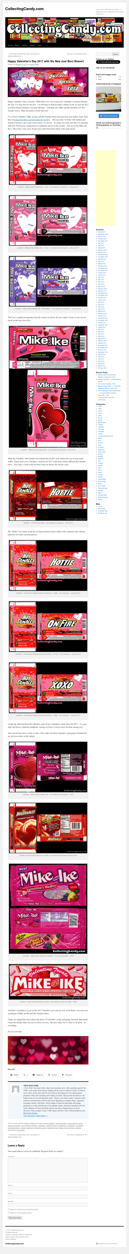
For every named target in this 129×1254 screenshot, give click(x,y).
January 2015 (102, 291)
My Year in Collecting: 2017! (107, 384)
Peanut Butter (102, 479)
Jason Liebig (34, 64)
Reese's (100, 484)
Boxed (27, 1123)
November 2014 (103, 295)
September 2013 (103, 325)
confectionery (62, 1125)
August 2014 (102, 300)
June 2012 (101, 359)
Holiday (32, 1123)
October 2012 (102, 350)
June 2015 (101, 279)
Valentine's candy (40, 1128)
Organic (100, 477)
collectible (41, 1125)
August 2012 (102, 354)
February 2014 (102, 313)
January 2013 (102, 343)
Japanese (100, 459)
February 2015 (102, 288)
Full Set (100, 443)
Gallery (32, 45)
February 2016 (102, 266)
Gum (99, 445)
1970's (100, 411)
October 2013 (102, 322)
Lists (99, 461)
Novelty (100, 474)
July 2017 (101, 243)
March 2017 (101, 248)
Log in (100, 506)
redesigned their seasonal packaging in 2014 (32, 119)
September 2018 (103, 234)
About (17, 45)
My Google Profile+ (30, 1113)
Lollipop (100, 463)
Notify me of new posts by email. (21, 1213)
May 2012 (101, 361)
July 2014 (101, 302)
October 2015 (102, 273)
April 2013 (101, 336)
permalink (21, 1130)
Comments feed (102, 511)
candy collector (72, 1123)
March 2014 (101, 311)
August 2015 (102, 275)
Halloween (101, 449)
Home (10, 45)
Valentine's (30, 1128)
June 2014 (101, 304)
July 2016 (101, 261)
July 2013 (101, 329)
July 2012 (101, 357)
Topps (100, 493)
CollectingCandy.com (24, 8)
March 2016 (101, 264)
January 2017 (102, 252)
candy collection (61, 1123)
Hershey (100, 454)
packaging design (14, 1128)
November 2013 (103, 320)
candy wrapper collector (29, 1125)
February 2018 (102, 239)
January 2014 (102, 316)
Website (10, 1201)
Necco (100, 470)
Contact (24, 45)
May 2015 (101, 282)
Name (10, 1185)
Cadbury (100, 425)
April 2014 (101, 309)
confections (71, 1125)
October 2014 (102, 298)
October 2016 (102, 259)
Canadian (101, 427)
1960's (100, 409)
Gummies (101, 447)
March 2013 (101, 338)
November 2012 (103, 347)
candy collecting (49, 1123)
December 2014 (102, 293)
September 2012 (103, 352)
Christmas (101, 431)
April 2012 (101, 363)
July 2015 (101, 277)
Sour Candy (101, 486)
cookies (100, 434)
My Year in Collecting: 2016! (77, 54)
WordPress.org (102, 513)
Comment (11, 1156)
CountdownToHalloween (105, 436)
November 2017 (103, 241)
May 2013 (101, 334)
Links (39, 45)
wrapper (78, 1128)
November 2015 (103, 270)
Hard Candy (101, 452)
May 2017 (101, 245)
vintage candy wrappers (66, 1128)
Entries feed (101, 508)
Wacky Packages (103, 497)
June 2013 (101, 332)
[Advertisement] (106, 188)
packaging (79, 1125)
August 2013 (102, 327)
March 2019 (101, 232)
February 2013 (102, 341)
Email (10, 1193)
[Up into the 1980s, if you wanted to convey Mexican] (108, 99)
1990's (100, 415)
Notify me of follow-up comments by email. (24, 1209)
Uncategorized (102, 495)
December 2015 (102, 268)
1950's (100, 406)
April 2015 (101, 284)
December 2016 (102, 254)
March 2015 (101, 286)
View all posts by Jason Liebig (35, 1115)
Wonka (100, 499)
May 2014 (101, 307)
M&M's (100, 465)
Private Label (102, 481)
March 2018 (101, 236)
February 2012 (102, 368)
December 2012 (102, 345)
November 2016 (103, 257)
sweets (23, 1128)
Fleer (99, 440)
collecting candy (51, 1125)
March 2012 (101, 366)
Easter (100, 438)
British (100, 420)
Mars (99, 468)
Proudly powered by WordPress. (108, 1244)
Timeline (100, 490)
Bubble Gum (102, 422)
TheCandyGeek (102, 488)
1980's (100, 413)
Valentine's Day (52, 1128)
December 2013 (102, 318)
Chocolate (101, 429)
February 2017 (102, 250)
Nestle (100, 472)
